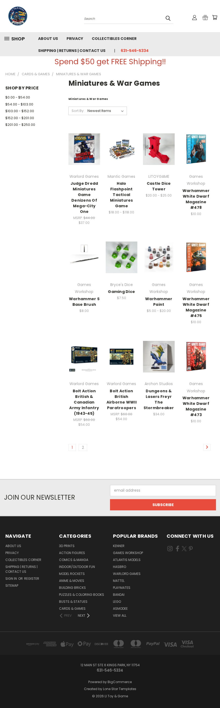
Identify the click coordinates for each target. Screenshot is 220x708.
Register (31, 578)
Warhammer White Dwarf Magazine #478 (196, 199)
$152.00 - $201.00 (19, 117)
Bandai (118, 594)
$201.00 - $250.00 (20, 124)
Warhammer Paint (158, 301)
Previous (211, 691)
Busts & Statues (73, 601)
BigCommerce (120, 682)
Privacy (75, 38)
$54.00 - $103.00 (19, 104)
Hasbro (119, 566)
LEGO (117, 601)
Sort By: (78, 110)
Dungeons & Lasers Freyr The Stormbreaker (159, 399)
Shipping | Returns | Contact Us (71, 50)
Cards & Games (72, 608)
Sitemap (11, 585)
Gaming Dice (121, 291)
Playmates (121, 587)
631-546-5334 (135, 50)
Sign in (11, 578)
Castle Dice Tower (159, 186)
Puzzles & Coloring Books (81, 594)
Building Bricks (72, 587)
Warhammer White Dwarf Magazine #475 (196, 307)
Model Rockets (72, 573)
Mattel (118, 580)
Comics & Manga (73, 560)
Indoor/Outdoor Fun (77, 566)
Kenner (118, 546)
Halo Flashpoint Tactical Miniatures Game (121, 195)
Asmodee (120, 608)
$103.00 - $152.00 (19, 111)
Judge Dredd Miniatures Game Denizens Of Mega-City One (84, 197)
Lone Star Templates (119, 689)
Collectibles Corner (114, 38)
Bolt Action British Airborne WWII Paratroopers (122, 399)
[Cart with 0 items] (214, 17)
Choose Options (121, 153)
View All (119, 615)
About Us (48, 38)
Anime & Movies (71, 580)
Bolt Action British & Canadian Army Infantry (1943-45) (84, 402)
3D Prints (67, 546)
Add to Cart (84, 153)
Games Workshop (128, 553)
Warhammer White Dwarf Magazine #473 (196, 406)
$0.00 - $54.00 (17, 97)
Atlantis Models (127, 560)
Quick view (84, 143)
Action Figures (72, 553)
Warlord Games (127, 573)
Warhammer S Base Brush (84, 301)
